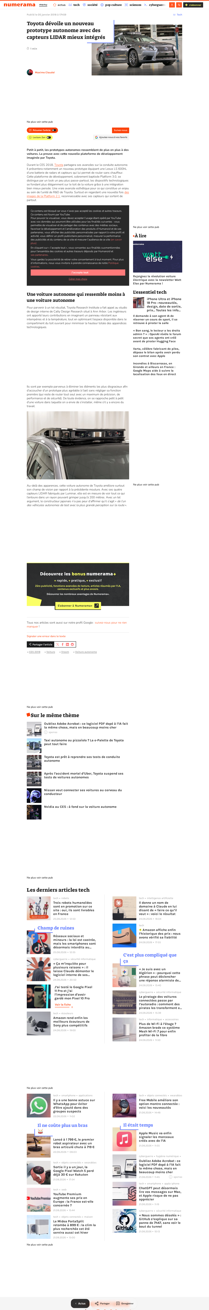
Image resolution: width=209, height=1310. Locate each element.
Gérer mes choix (78, 279)
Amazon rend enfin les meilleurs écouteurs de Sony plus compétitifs (71, 1021)
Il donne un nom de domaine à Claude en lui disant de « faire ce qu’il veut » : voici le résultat (158, 908)
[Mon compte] (172, 4)
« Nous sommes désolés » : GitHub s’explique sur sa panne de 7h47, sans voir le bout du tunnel (160, 1220)
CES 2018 (34, 651)
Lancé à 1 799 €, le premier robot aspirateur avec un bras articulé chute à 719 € (74, 1143)
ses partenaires (39, 255)
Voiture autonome (86, 651)
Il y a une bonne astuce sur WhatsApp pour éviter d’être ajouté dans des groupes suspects (74, 1105)
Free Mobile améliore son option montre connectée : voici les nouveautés (159, 1103)
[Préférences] (179, 4)
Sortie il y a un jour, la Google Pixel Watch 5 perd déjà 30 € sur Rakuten (73, 1170)
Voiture (50, 651)
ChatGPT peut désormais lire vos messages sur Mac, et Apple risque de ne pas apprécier (160, 1193)
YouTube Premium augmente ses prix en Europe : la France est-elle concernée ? (73, 1199)
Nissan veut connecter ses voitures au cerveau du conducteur (83, 792)
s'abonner (195, 5)
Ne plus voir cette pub (40, 122)
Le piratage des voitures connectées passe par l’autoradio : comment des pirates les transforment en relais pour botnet (160, 1002)
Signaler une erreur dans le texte (46, 636)
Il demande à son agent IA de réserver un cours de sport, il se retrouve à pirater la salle (155, 319)
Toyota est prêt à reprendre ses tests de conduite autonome (82, 759)
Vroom (65, 651)
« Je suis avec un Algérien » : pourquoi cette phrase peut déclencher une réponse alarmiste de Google (159, 974)
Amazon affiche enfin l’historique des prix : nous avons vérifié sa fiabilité (160, 933)
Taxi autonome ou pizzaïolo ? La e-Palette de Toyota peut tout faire (84, 742)
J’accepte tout (80, 272)
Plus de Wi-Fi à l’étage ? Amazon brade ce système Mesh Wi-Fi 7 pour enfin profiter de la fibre (159, 1029)
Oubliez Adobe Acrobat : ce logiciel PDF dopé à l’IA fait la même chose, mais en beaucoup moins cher (86, 725)
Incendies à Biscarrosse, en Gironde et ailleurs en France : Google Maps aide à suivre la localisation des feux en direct (154, 369)
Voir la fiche (63, 1004)
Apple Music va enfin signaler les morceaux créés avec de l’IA (156, 1137)
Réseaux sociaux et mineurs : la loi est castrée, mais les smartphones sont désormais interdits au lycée (74, 941)
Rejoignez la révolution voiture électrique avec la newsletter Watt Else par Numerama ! (157, 279)
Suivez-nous (120, 130)
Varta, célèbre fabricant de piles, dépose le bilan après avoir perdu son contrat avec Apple (156, 352)
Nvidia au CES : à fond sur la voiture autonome (80, 807)
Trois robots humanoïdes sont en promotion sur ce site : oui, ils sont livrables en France (73, 908)
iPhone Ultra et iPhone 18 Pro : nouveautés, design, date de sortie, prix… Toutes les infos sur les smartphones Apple (164, 304)
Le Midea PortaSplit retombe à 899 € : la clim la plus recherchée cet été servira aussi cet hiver (74, 1226)
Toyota (58, 165)
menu (43, 4)
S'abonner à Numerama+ (75, 605)
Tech (179, 14)
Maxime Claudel (45, 72)
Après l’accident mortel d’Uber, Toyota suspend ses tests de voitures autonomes (83, 775)
